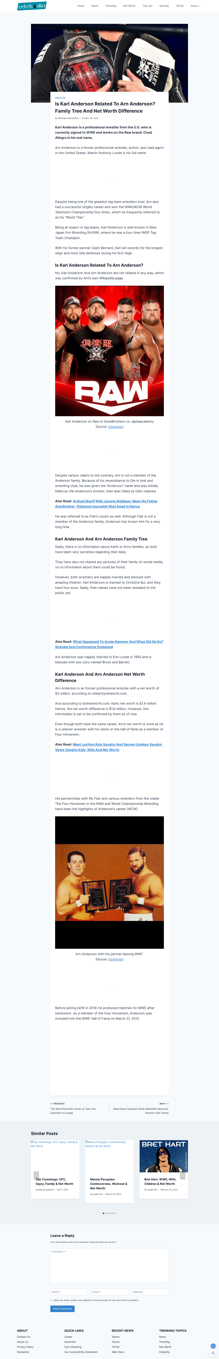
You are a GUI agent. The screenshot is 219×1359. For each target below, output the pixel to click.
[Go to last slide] (36, 1175)
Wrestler (60, 98)
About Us (22, 1341)
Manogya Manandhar (68, 118)
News (94, 5)
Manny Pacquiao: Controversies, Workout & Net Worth (108, 1184)
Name (56, 1291)
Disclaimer (23, 1352)
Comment (58, 1251)
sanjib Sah (98, 1194)
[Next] (182, 1175)
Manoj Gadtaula (46, 1189)
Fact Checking (72, 1346)
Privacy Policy (25, 1346)
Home (80, 5)
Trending (110, 5)
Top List (147, 5)
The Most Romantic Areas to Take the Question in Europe (73, 1108)
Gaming (164, 5)
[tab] (103, 1213)
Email (96, 1291)
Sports (116, 1336)
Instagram (116, 427)
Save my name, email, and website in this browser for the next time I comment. (96, 1300)
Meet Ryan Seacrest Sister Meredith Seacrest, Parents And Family (141, 1108)
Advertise (70, 1341)
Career (68, 1336)
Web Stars (118, 1352)
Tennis (116, 1341)
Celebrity (164, 1352)
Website (138, 1291)
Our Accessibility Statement (81, 1352)
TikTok (180, 5)
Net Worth (129, 5)
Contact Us (23, 1336)
